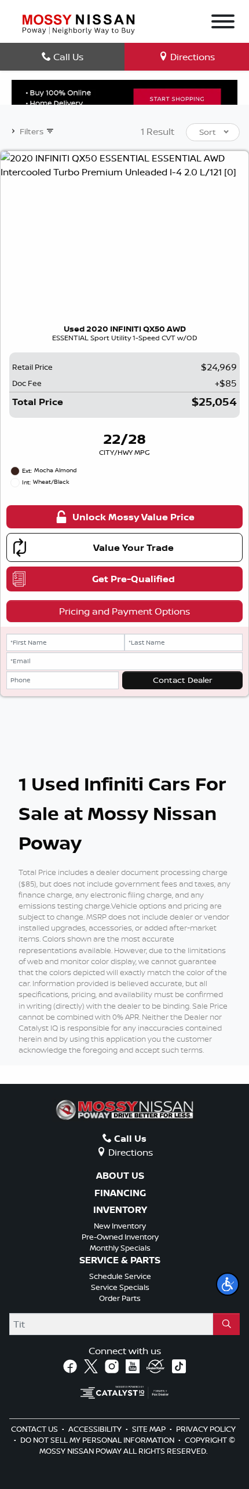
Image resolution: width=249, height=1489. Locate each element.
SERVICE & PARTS (119, 1260)
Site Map (149, 1429)
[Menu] (223, 23)
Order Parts (120, 1298)
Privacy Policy (206, 1429)
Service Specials (120, 1287)
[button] (227, 1284)
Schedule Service (120, 1276)
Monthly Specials (120, 1247)
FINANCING (120, 1193)
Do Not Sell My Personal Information (98, 1440)
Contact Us (35, 1429)
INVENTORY (120, 1210)
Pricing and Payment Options (124, 611)
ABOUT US (120, 1176)
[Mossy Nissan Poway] (78, 23)
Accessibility (95, 1429)
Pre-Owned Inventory (120, 1236)
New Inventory (120, 1225)
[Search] (226, 1324)
